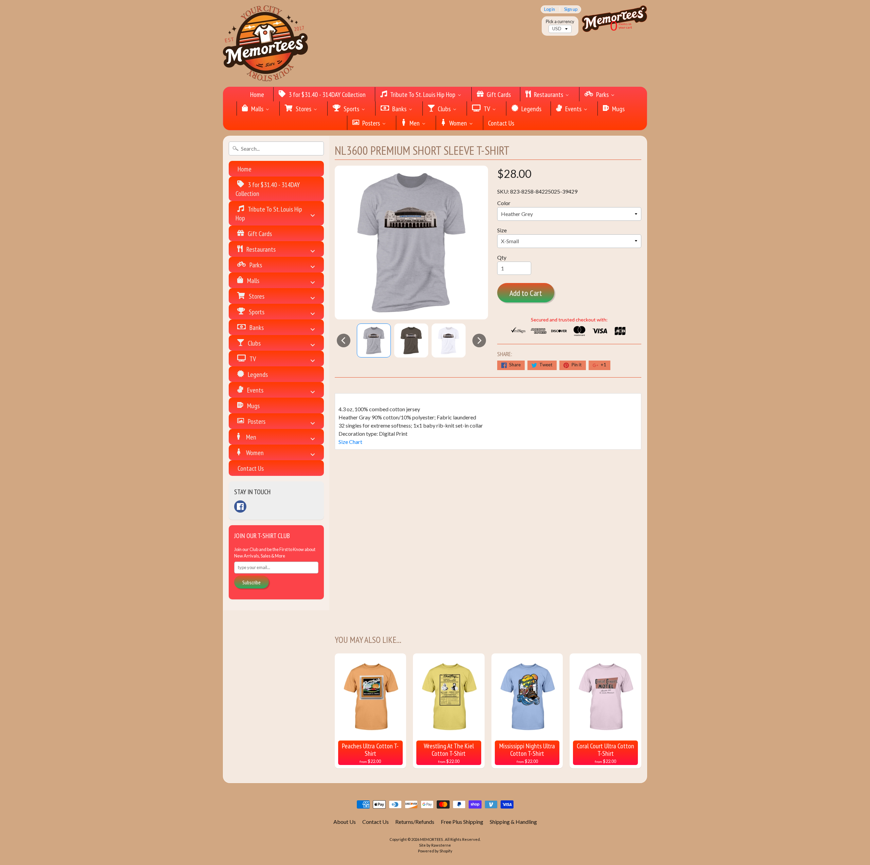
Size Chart (350, 441)
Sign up (570, 9)
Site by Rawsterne (435, 845)
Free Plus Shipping (462, 821)
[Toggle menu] (312, 213)
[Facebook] (240, 506)
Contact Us (375, 821)
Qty (501, 257)
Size (502, 230)
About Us (344, 821)
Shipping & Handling (513, 821)
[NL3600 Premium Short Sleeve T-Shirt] (374, 340)
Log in (549, 9)
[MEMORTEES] (265, 43)
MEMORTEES (431, 839)
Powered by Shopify (435, 851)
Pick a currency (560, 21)
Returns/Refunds (414, 821)
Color (503, 203)
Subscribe (251, 582)
